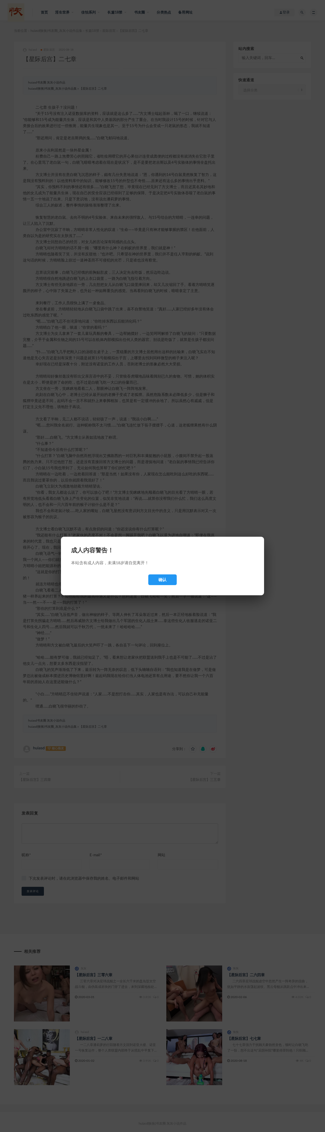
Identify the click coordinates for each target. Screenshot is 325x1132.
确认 (162, 579)
